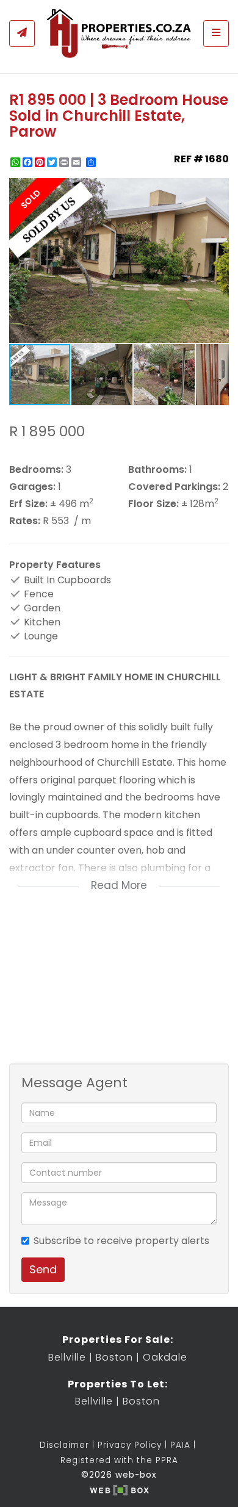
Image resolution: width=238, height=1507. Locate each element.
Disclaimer (64, 1445)
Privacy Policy (130, 1445)
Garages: (32, 487)
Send (43, 1269)
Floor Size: (153, 504)
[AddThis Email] (77, 162)
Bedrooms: (36, 470)
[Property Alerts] (22, 33)
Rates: (24, 521)
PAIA (180, 1445)
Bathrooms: (157, 470)
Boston (114, 1357)
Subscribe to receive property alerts (121, 1241)
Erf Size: (28, 504)
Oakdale (165, 1357)
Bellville (67, 1357)
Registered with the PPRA (119, 1460)
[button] (218, 189)
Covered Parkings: (174, 487)
